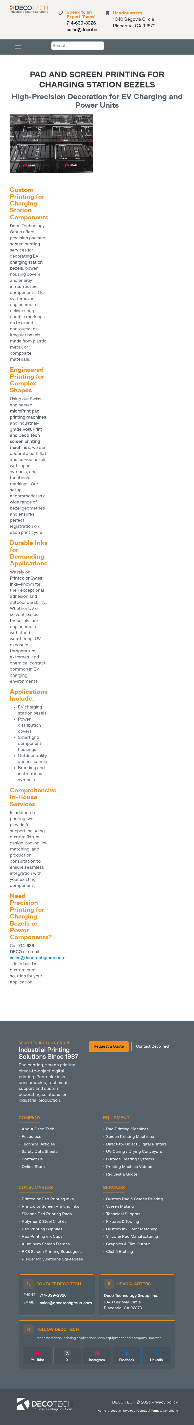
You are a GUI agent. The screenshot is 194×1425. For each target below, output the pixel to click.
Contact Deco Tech (153, 1046)
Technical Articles (38, 1144)
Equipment (116, 1117)
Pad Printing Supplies (42, 1229)
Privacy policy (165, 1402)
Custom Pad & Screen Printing (134, 1199)
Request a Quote (109, 1046)
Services (114, 1187)
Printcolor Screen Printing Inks (50, 1206)
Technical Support (123, 1213)
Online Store (33, 1166)
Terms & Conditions (164, 1410)
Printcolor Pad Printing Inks (48, 1199)
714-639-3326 (53, 1295)
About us (114, 1410)
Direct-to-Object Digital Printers (136, 1144)
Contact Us (32, 1159)
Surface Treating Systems (130, 1159)
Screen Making (120, 1206)
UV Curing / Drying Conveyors (134, 1151)
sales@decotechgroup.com (66, 1302)
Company (29, 1117)
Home (102, 1410)
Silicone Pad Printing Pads (47, 1213)
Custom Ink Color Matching (132, 1229)
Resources (31, 1136)
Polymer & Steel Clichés (44, 1221)
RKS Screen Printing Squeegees (52, 1251)
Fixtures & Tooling (122, 1221)
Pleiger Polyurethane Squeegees (52, 1259)
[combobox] (77, 45)
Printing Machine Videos (129, 1166)
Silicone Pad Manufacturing (132, 1236)
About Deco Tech (38, 1129)
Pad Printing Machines (127, 1129)
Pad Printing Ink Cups (42, 1236)
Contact (143, 1410)
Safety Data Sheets (40, 1151)
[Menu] (18, 47)
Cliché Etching (119, 1251)
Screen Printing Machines (130, 1136)
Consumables (36, 1187)
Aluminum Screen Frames (46, 1244)
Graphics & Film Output (128, 1244)
